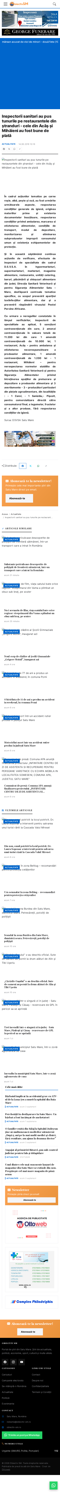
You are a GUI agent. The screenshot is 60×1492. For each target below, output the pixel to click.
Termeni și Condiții (41, 1392)
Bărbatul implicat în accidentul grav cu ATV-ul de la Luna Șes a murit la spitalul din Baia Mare (31, 1099)
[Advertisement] (30, 75)
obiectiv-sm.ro (14, 1427)
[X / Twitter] (9, 149)
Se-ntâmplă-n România (14, 1386)
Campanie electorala (12, 1380)
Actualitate (9, 144)
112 (56, 1450)
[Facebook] (4, 149)
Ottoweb (6, 1469)
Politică (6, 1398)
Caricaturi (7, 1374)
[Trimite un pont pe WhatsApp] (54, 1485)
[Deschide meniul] (5, 4)
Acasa (5, 514)
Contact (36, 1374)
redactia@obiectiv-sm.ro (19, 1422)
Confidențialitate (40, 1386)
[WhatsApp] (14, 149)
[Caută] (54, 4)
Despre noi (37, 1380)
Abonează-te (17, 498)
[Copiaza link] (20, 149)
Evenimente (8, 1403)
